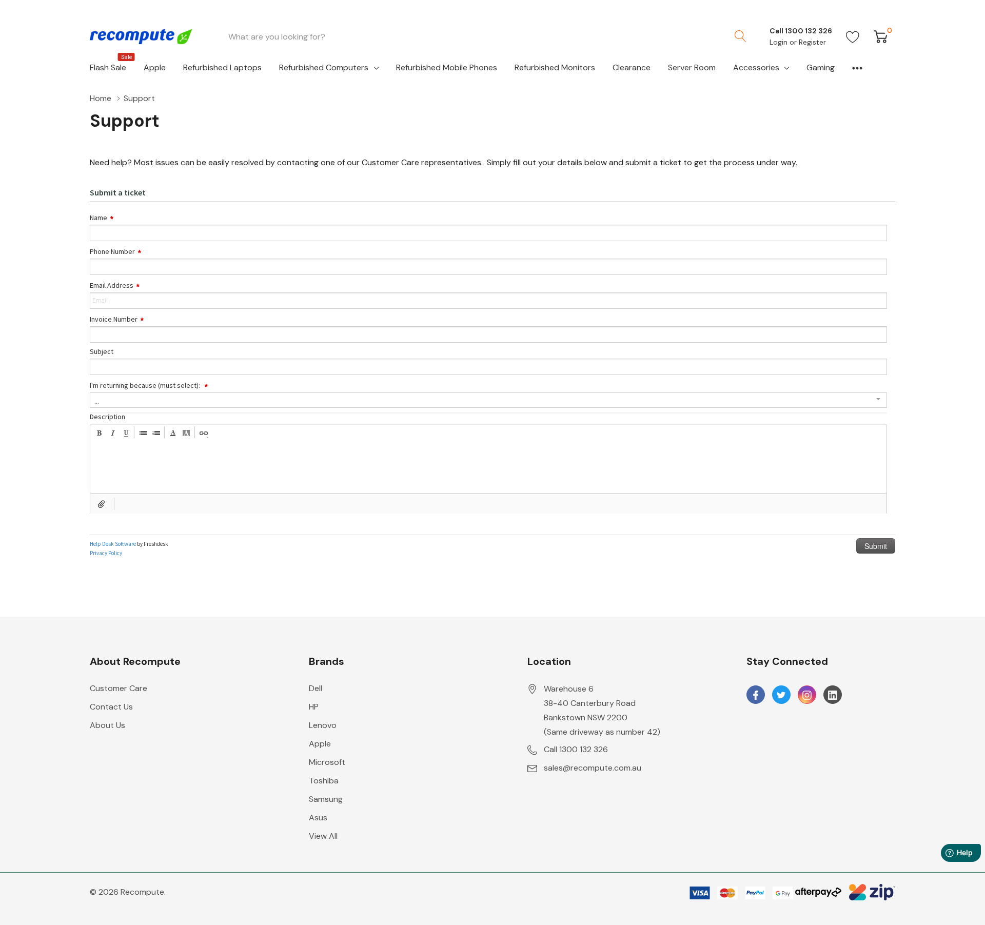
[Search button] (740, 36)
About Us (107, 725)
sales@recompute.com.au (592, 767)
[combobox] (473, 36)
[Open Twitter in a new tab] (781, 695)
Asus (318, 817)
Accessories (756, 67)
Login (780, 42)
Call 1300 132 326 (576, 749)
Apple (320, 743)
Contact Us (111, 706)
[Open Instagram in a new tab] (807, 695)
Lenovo (323, 725)
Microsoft (327, 762)
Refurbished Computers (323, 67)
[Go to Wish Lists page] (853, 36)
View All (323, 836)
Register (812, 42)
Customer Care (118, 688)
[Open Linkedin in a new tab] (832, 695)
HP (314, 706)
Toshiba (324, 780)
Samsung (326, 799)
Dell (315, 688)
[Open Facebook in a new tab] (755, 695)
